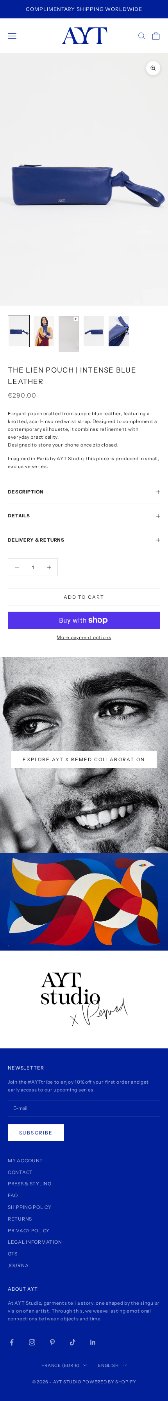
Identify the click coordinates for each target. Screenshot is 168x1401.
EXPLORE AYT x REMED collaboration (84, 759)
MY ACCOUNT (25, 1160)
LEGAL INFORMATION (35, 1242)
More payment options (84, 637)
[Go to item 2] (44, 331)
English (108, 1365)
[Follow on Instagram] (32, 1342)
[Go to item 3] (69, 334)
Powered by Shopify (109, 1382)
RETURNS (20, 1219)
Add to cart (84, 597)
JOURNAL (20, 1265)
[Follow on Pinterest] (52, 1342)
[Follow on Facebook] (12, 1342)
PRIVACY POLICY (29, 1231)
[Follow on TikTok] (73, 1342)
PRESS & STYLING (30, 1184)
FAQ (13, 1195)
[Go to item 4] (94, 331)
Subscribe (36, 1133)
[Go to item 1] (19, 331)
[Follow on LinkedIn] (93, 1342)
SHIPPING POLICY (30, 1207)
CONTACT (20, 1172)
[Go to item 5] (119, 331)
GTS (13, 1254)
